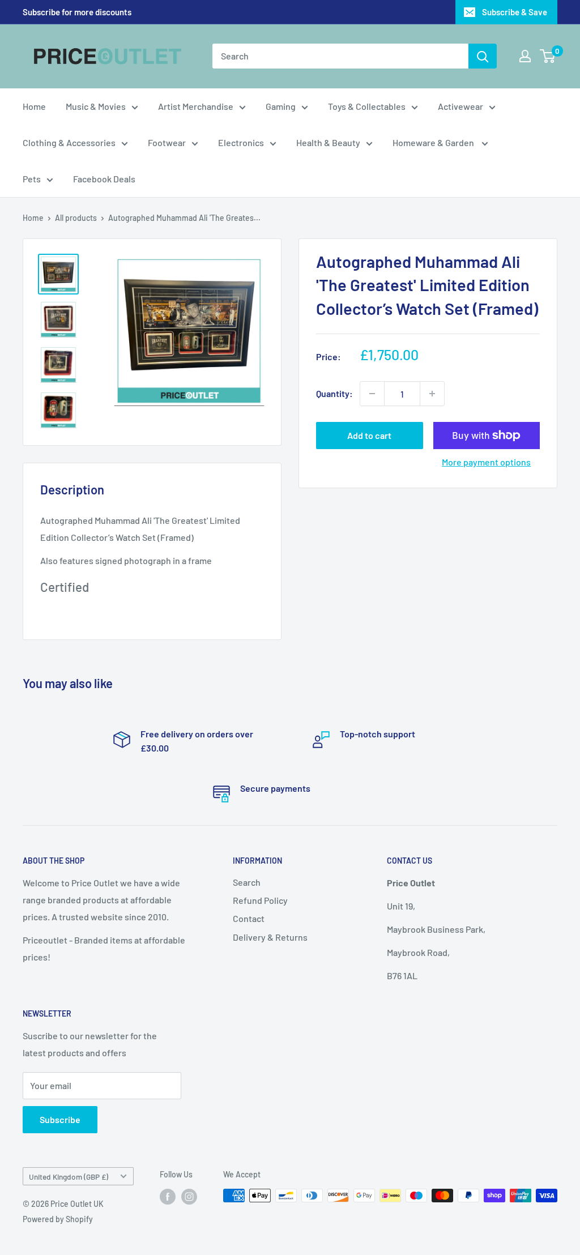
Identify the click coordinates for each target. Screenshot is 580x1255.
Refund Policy (260, 900)
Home (34, 106)
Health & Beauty (328, 142)
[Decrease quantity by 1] (372, 393)
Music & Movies (96, 106)
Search (247, 882)
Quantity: (334, 393)
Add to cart (369, 435)
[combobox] (340, 56)
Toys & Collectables (367, 106)
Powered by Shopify (58, 1219)
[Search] (482, 56)
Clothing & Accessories (69, 142)
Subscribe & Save (514, 12)
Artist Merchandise (195, 106)
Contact (249, 918)
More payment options (486, 461)
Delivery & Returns (270, 937)
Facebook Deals (104, 178)
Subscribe (60, 1119)
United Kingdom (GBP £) (68, 1176)
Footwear (167, 142)
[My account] (525, 56)
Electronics (241, 142)
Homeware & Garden (434, 142)
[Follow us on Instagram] (189, 1197)
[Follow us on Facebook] (168, 1197)
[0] (548, 56)
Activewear (460, 106)
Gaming (281, 106)
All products (76, 218)
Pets (32, 178)
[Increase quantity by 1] (432, 393)
